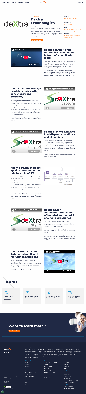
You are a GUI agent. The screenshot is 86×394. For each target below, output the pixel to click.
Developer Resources (69, 388)
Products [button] (4, 2)
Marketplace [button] (20, 2)
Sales (26, 382)
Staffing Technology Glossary (71, 380)
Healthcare (28, 374)
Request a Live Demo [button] (37, 40)
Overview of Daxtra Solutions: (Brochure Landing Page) (9, 298)
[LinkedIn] (8, 352)
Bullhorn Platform (48, 376)
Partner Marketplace (69, 382)
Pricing (8, 2)
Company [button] (27, 2)
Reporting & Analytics (49, 372)
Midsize (27, 364)
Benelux (72, 29)
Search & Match (68, 24)
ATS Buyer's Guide (68, 378)
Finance (27, 384)
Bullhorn (66, 35)
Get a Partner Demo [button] (14, 330)
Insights (66, 372)
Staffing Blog (67, 374)
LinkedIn (33, 357)
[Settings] (2, 391)
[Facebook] (6, 352)
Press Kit (66, 364)
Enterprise (27, 366)
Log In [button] (79, 2)
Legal (5, 383)
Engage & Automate (69, 18)
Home (32, 16)
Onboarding (47, 374)
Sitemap (5, 384)
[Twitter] (4, 352)
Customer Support (68, 386)
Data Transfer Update (8, 378)
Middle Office (47, 370)
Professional (28, 370)
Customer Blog (67, 376)
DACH (76, 29)
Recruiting (27, 381)
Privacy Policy (6, 382)
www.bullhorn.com (71, 356)
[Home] (43, 3)
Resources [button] (14, 2)
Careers (65, 368)
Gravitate (11, 388)
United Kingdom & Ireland (75, 31)
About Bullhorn (67, 362)
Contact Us (66, 366)
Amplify (46, 364)
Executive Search (29, 376)
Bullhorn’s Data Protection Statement (11, 380)
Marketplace (36, 16)
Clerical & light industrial (31, 372)
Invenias (70, 37)
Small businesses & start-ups (32, 362)
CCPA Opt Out (6, 381)
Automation (47, 368)
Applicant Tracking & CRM (50, 362)
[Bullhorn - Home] (7, 348)
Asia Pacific (67, 29)
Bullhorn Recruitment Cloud (51, 377)
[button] (83, 2)
